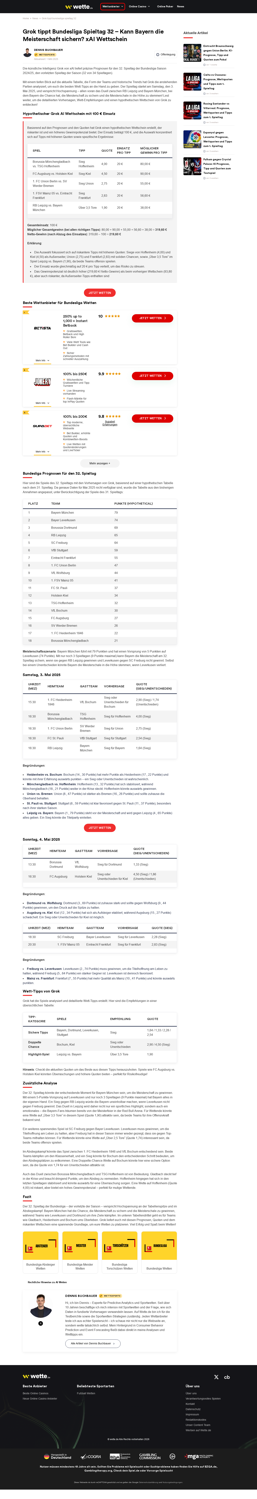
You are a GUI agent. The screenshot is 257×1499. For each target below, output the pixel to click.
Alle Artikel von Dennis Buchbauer (91, 1343)
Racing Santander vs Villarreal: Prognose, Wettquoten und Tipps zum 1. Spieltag (217, 110)
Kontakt (190, 1403)
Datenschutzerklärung (148, 1482)
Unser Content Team (198, 1424)
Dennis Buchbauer (48, 49)
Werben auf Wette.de (198, 1430)
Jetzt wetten (151, 318)
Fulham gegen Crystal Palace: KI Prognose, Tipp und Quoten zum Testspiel (217, 166)
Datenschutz (193, 1409)
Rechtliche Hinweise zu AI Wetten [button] (47, 1282)
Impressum (192, 1414)
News (180, 6)
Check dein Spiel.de (126, 1470)
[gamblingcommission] (149, 1456)
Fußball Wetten (86, 1393)
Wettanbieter (111, 6)
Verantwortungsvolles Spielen (203, 1398)
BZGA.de (211, 1466)
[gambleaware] (120, 1456)
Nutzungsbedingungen (172, 1482)
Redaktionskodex (196, 1419)
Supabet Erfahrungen (110, 423)
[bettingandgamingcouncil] (90, 1456)
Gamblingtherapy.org (98, 1470)
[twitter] (216, 1376)
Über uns (191, 1393)
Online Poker (165, 6)
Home (26, 18)
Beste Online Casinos (35, 1393)
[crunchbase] (227, 1376)
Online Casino (137, 6)
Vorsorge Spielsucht (160, 1470)
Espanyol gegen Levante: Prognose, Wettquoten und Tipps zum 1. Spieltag (217, 139)
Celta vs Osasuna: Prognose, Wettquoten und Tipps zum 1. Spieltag (218, 82)
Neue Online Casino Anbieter (40, 1398)
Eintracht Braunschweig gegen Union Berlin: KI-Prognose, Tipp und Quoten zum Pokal (218, 53)
